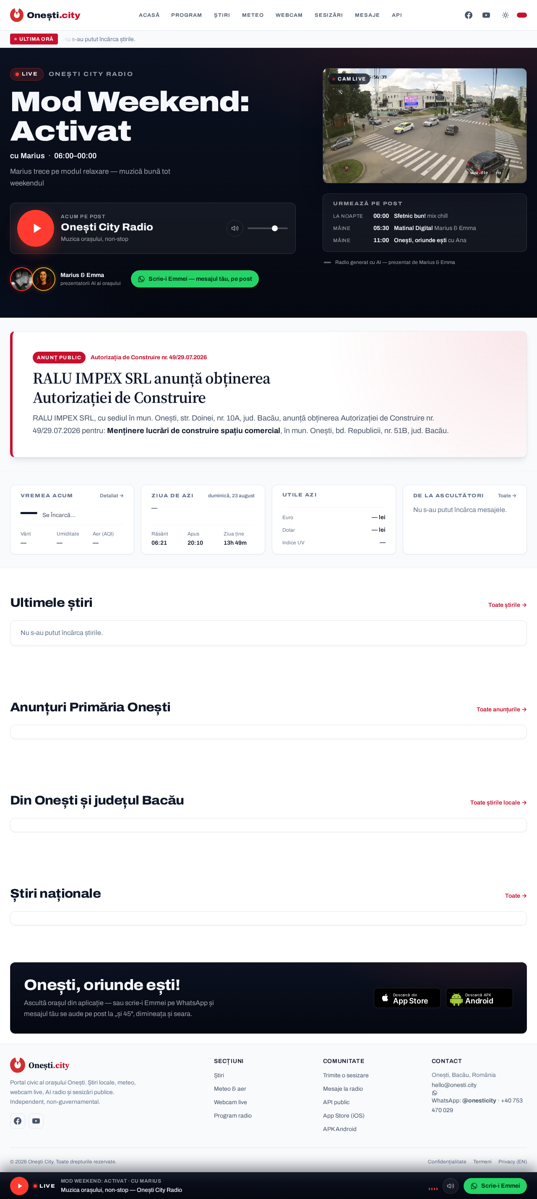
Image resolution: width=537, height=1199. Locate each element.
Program (186, 15)
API (397, 15)
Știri (222, 15)
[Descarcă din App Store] (407, 998)
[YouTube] (486, 15)
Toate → (507, 496)
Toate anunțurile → (502, 709)
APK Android (340, 1129)
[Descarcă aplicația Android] (479, 998)
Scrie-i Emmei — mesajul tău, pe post (200, 279)
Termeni (482, 1162)
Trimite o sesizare (346, 1075)
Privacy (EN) (512, 1162)
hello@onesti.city (454, 1085)
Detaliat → (112, 496)
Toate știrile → (507, 605)
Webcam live (230, 1102)
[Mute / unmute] (235, 228)
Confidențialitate (447, 1162)
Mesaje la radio (343, 1089)
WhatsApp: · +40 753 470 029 (477, 1105)
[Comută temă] (506, 15)
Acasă (149, 15)
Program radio (233, 1116)
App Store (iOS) (344, 1116)
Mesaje (367, 15)
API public (336, 1102)
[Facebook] (469, 15)
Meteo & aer (230, 1089)
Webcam (289, 15)
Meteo (253, 15)
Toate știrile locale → (498, 802)
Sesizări (329, 15)
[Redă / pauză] (35, 228)
